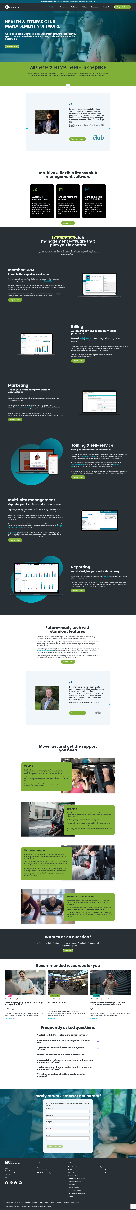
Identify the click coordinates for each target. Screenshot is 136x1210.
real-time (107, 576)
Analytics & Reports (73, 1170)
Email (48, 1128)
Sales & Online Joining (74, 1191)
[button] (27, 128)
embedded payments (87, 338)
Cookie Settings (75, 1202)
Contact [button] (106, 7)
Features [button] (63, 7)
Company (49, 1122)
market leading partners (44, 650)
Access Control (72, 1167)
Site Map (66, 1202)
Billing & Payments (73, 1173)
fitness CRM (48, 281)
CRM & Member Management (76, 1179)
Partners (70, 1196)
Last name (50, 1115)
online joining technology (89, 456)
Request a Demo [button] (122, 7)
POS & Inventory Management (76, 1193)
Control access (13, 532)
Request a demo (12, 46)
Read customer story (77, 139)
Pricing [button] (84, 7)
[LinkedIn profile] (11, 1182)
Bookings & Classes (73, 1176)
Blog (100, 1167)
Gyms (38, 1167)
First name (50, 1108)
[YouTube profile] (20, 1182)
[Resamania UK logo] (12, 7)
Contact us (68, 950)
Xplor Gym (27, 1202)
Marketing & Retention (74, 1182)
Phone (48, 1135)
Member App (71, 1185)
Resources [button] (95, 7)
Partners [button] (74, 7)
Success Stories (104, 1170)
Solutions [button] (52, 7)
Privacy (46, 1202)
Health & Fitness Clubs (43, 1170)
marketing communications (25, 407)
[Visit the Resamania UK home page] (21, 1163)
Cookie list (59, 1202)
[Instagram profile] (15, 1182)
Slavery (52, 1202)
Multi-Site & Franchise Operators (46, 1173)
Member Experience (73, 1188)
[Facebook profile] (6, 1182)
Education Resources (105, 1173)
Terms (40, 1202)
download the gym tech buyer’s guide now (84, 1)
